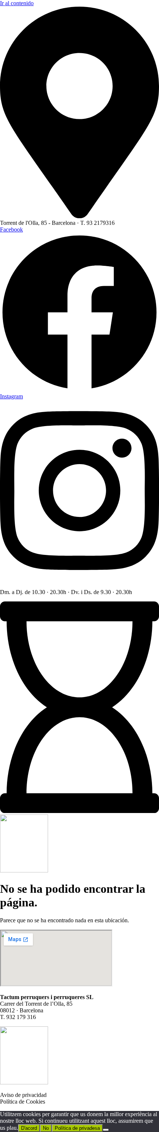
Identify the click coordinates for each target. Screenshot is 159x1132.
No (46, 1128)
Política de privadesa (77, 1128)
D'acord (29, 1128)
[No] (106, 1130)
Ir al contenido (17, 3)
